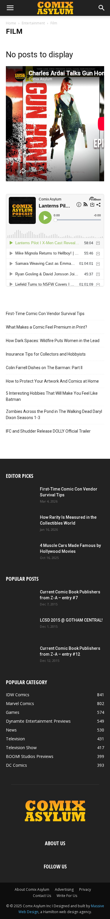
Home (11, 23)
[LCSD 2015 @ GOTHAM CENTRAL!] (20, 627)
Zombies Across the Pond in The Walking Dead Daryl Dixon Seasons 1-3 (54, 414)
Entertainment (33, 23)
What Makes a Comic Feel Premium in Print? (46, 327)
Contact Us (42, 895)
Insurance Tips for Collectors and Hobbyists (46, 354)
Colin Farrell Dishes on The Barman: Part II (44, 367)
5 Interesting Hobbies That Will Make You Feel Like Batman (52, 396)
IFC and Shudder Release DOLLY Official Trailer (48, 431)
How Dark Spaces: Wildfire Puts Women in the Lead (52, 340)
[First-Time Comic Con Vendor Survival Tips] (20, 496)
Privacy (85, 889)
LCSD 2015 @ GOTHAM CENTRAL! (71, 620)
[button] (10, 8)
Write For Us (67, 895)
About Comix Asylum (32, 889)
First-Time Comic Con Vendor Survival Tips (45, 313)
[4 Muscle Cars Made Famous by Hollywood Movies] (20, 553)
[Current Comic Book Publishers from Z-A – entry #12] (20, 655)
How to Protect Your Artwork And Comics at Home (52, 381)
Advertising (64, 889)
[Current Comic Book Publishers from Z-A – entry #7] (20, 599)
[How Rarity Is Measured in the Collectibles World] (20, 524)
